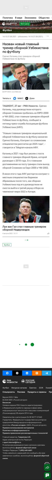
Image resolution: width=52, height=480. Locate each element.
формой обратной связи (26, 448)
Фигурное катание (19, 388)
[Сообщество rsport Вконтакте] (27, 373)
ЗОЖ (41, 388)
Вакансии (7, 403)
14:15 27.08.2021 (10, 37)
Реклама (21, 392)
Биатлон (32, 388)
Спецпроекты (9, 392)
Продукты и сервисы (37, 392)
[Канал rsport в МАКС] (7, 373)
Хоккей (49, 388)
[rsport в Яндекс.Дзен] (17, 373)
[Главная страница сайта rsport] (15, 23)
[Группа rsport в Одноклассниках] (37, 373)
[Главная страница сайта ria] (3, 23)
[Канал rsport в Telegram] (46, 373)
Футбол (7, 245)
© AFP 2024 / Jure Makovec (12, 92)
